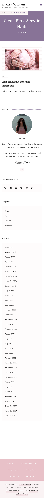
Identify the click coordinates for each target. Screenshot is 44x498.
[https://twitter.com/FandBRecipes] (16, 188)
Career (7, 216)
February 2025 (10, 266)
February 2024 (10, 310)
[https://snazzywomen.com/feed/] (32, 188)
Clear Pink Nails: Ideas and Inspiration (16, 83)
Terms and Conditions (29, 463)
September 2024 (11, 286)
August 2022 (9, 382)
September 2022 (11, 377)
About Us (10, 463)
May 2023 (8, 343)
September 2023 (11, 329)
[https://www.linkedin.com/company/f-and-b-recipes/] (11, 188)
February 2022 (10, 396)
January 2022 (10, 401)
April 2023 (8, 348)
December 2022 (11, 363)
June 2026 (9, 247)
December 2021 (11, 406)
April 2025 (9, 262)
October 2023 (10, 324)
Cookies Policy (31, 470)
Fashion (8, 220)
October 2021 (10, 415)
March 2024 (9, 305)
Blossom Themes (12, 491)
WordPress (33, 491)
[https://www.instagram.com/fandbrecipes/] (27, 188)
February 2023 (10, 358)
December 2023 (11, 314)
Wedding (8, 225)
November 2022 (11, 367)
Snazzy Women (13, 4)
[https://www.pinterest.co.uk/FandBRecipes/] (21, 188)
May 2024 (8, 300)
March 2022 (9, 391)
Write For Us (14, 476)
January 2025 (10, 271)
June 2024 (9, 295)
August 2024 (10, 290)
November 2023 (11, 319)
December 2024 (11, 276)
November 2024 (11, 281)
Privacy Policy (13, 470)
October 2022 (10, 372)
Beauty (4, 76)
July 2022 (8, 387)
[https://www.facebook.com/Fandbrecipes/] (5, 188)
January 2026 (10, 252)
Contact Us (30, 476)
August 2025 (10, 257)
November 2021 (11, 411)
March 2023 (9, 353)
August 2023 (9, 334)
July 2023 (8, 339)
